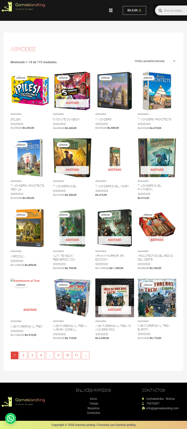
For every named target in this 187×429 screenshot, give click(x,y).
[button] (111, 10)
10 (67, 355)
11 (76, 355)
